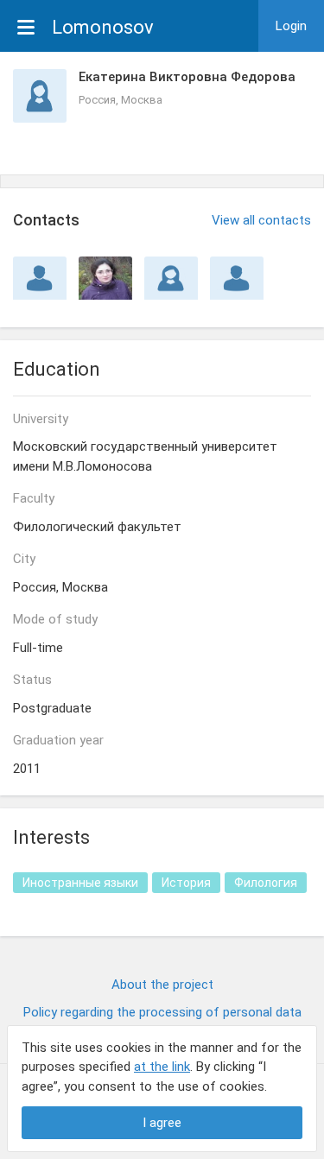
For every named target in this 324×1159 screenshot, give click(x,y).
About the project (162, 984)
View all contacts (261, 220)
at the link (162, 1066)
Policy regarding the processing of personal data (162, 1012)
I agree (162, 1122)
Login (291, 26)
